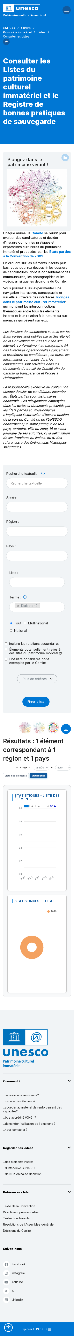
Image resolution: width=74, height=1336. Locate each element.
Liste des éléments (16, 775)
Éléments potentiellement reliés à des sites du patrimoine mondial (34, 651)
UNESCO (9, 28)
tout (17, 623)
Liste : (13, 573)
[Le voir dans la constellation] (25, 727)
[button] (6, 44)
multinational (38, 623)
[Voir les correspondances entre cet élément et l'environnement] (39, 727)
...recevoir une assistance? (21, 1095)
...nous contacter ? (15, 1129)
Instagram (18, 1273)
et (51, 767)
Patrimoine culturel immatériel (24, 15)
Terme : (15, 597)
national (20, 631)
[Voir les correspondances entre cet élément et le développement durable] (53, 727)
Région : (12, 522)
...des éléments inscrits (18, 1162)
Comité (37, 233)
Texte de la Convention (19, 1206)
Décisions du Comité (17, 1230)
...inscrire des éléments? (19, 1101)
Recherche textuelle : (23, 474)
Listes (41, 32)
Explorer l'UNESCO (34, 1329)
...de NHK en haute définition (22, 1174)
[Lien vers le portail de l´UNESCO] (24, 8)
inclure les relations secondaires (34, 643)
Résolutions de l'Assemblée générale (28, 1224)
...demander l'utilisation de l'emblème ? (29, 1123)
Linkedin (17, 1299)
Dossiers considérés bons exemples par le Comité (29, 661)
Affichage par (23, 767)
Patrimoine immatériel (17, 32)
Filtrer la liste (36, 701)
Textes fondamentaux (18, 1218)
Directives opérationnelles (21, 1212)
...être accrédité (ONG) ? (19, 1117)
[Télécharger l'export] (66, 731)
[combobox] (37, 507)
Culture (26, 28)
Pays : (11, 546)
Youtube (17, 1282)
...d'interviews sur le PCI (19, 1168)
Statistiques (38, 775)
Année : (12, 497)
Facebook (19, 1264)
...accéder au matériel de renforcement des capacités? (32, 1109)
